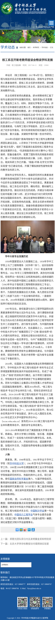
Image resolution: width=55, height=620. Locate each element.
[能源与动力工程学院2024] (23, 3)
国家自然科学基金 (19, 479)
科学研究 (36, 47)
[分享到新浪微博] (25, 529)
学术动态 (45, 47)
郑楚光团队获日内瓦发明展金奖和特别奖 (30, 539)
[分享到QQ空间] (21, 529)
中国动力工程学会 (23, 514)
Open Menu (51, 23)
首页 (29, 47)
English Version (43, 27)
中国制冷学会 (37, 511)
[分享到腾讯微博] (29, 529)
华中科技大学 (17, 463)
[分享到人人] (33, 529)
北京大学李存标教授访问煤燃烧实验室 (29, 544)
